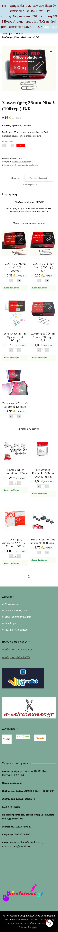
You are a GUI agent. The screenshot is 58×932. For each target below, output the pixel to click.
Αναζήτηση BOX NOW (16, 657)
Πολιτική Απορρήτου (16, 629)
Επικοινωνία (12, 604)
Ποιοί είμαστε (12, 623)
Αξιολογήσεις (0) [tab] (30, 185)
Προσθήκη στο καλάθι (20, 145)
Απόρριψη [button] (50, 27)
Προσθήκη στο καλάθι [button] (15, 256)
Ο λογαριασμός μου (16, 610)
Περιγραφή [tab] (15, 178)
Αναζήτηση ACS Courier (17, 649)
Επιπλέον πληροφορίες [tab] (38, 178)
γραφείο (24, 165)
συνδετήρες (33, 165)
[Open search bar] (29, 512)
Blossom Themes (13, 923)
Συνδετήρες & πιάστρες (21, 162)
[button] (51, 51)
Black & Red (15, 165)
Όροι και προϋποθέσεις (18, 617)
